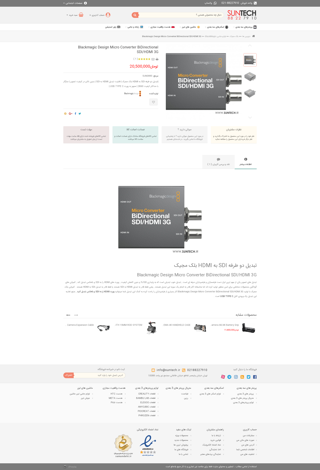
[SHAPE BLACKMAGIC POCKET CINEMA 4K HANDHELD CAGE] (200, 328)
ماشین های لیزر (189, 27)
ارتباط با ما (217, 435)
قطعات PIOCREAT (147, 411)
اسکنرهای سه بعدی (215, 27)
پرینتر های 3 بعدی (245, 394)
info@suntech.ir (168, 370)
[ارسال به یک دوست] (153, 58)
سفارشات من (248, 435)
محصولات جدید (181, 440)
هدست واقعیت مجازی (160, 27)
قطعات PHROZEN (147, 415)
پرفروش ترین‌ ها (181, 445)
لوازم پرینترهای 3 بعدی (243, 402)
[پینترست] (65, 112)
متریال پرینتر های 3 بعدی (242, 398)
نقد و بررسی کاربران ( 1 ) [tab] (218, 164)
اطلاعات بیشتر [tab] (246, 164)
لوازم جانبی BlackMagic (215, 36)
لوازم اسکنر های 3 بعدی (211, 394)
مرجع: (155, 75)
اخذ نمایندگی (215, 449)
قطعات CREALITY (147, 394)
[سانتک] (242, 15)
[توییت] (80, 112)
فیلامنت (185, 394)
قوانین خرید (216, 440)
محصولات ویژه (182, 435)
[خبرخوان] (242, 377)
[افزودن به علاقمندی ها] (154, 102)
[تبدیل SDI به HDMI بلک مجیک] (250, 60)
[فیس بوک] (255, 377)
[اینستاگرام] (236, 377)
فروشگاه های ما (181, 449)
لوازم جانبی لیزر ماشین (80, 394)
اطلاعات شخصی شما (245, 449)
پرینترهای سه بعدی (244, 27)
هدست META (116, 398)
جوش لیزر (85, 398)
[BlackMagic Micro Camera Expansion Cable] (104, 328)
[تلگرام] (229, 377)
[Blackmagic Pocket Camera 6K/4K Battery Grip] (248, 328)
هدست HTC (117, 394)
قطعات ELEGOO (148, 402)
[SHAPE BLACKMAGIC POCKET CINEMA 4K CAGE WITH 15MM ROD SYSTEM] (152, 328)
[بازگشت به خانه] (253, 36)
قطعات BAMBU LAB (146, 398)
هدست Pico (117, 402)
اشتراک (68, 375)
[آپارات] (223, 377)
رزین (186, 398)
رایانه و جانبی (133, 27)
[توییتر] (248, 377)
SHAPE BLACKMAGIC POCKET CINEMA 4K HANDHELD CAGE (176, 325)
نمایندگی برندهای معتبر (211, 454)
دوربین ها (246, 36)
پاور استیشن (110, 27)
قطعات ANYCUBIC (147, 407)
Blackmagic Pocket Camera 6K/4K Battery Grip (224, 325)
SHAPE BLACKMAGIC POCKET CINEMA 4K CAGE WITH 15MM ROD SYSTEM (127, 325)
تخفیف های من (247, 454)
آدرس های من (247, 445)
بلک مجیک (234, 36)
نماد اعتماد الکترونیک (212, 445)
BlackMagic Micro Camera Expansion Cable (79, 325)
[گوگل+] (70, 112)
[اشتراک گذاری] (75, 112)
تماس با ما (184, 454)
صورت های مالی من (245, 440)
